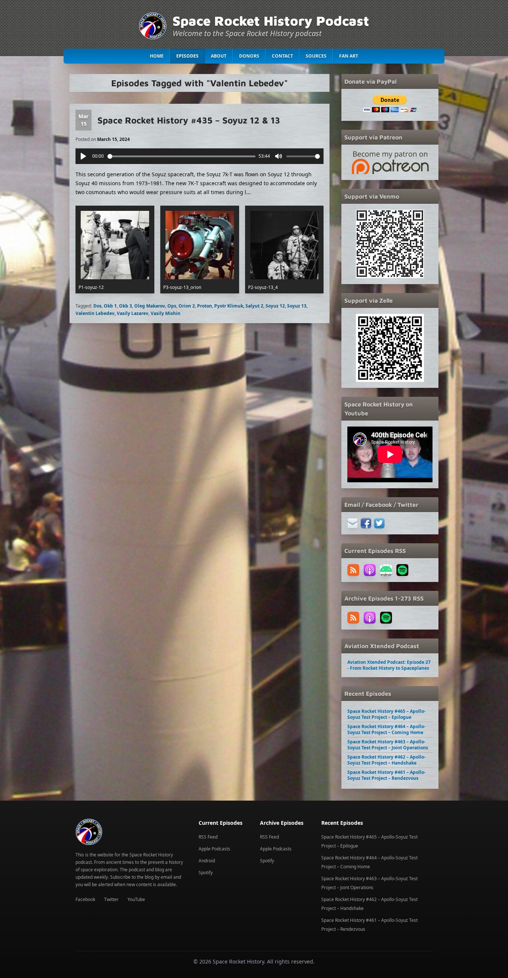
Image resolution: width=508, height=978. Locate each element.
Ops (171, 306)
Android (207, 861)
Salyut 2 (254, 306)
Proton (204, 306)
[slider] (181, 156)
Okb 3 (125, 306)
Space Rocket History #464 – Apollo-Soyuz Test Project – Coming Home (386, 729)
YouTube (136, 899)
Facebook (85, 899)
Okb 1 (110, 306)
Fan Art (348, 56)
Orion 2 (187, 306)
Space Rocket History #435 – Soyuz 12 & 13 (188, 120)
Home (157, 56)
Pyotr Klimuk (228, 306)
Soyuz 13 (296, 306)
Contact (282, 56)
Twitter (111, 899)
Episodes (187, 56)
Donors (249, 56)
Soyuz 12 (275, 306)
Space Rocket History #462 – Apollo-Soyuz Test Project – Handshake (386, 760)
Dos (97, 306)
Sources (316, 56)
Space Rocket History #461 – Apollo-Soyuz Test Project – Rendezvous (386, 775)
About (218, 56)
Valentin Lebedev (95, 313)
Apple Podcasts (214, 849)
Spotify (206, 872)
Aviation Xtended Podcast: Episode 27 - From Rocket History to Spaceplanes (389, 665)
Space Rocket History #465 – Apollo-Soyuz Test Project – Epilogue (386, 714)
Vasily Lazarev (132, 313)
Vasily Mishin (165, 313)
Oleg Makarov (149, 306)
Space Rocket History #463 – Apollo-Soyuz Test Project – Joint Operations (387, 745)
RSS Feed (208, 837)
